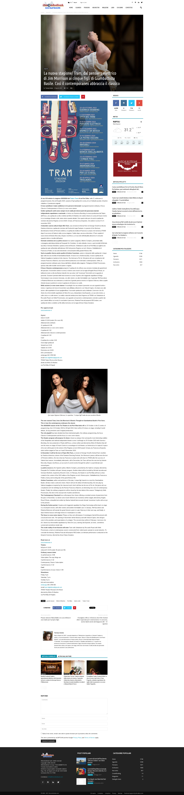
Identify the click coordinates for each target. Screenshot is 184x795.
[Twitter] (141, 2)
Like (116, 100)
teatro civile (77, 601)
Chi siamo (120, 7)
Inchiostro (95, 7)
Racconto (116, 265)
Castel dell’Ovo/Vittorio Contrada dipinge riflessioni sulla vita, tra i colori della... (97, 771)
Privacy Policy (77, 737)
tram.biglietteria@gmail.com (53, 357)
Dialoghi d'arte (116, 779)
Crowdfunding (116, 773)
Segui (123, 100)
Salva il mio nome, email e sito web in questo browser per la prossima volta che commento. (70, 733)
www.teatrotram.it (46, 310)
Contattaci (129, 7)
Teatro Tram (74, 198)
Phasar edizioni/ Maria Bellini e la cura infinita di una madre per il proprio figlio (55, 619)
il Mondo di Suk (121, 192)
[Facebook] (132, 2)
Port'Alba (69, 601)
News (114, 192)
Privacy (114, 793)
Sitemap (120, 793)
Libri (112, 7)
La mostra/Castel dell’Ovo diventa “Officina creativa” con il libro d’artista (97, 760)
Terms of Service (90, 737)
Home (71, 7)
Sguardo (78, 7)
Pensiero (87, 7)
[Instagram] (135, 2)
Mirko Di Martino (60, 601)
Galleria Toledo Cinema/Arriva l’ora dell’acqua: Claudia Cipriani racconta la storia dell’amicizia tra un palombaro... (127, 211)
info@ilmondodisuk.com (55, 777)
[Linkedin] (138, 2)
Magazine (105, 7)
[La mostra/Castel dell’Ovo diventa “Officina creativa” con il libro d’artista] (81, 761)
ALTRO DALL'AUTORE (64, 656)
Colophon (107, 793)
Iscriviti (139, 100)
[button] (141, 7)
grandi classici (50, 601)
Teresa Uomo (49, 88)
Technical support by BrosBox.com (133, 793)
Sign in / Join (83, 2)
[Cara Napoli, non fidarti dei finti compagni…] (81, 781)
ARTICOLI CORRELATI (49, 656)
